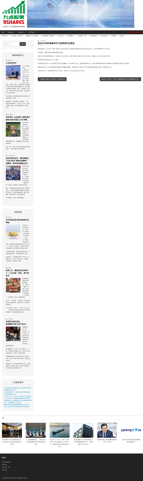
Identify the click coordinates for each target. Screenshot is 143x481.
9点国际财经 (70, 35)
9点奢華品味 (93, 35)
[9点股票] (13, 12)
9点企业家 (60, 35)
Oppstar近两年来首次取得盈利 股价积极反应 (16, 406)
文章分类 (10, 32)
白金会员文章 (103, 35)
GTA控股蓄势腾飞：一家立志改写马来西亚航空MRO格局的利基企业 (36, 442)
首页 (2, 32)
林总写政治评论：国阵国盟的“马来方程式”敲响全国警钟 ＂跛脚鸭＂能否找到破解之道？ (17, 160)
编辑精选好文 (10, 60)
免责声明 (4, 465)
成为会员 (139, 32)
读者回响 (113, 35)
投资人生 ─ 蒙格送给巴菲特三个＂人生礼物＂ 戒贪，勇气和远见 (17, 273)
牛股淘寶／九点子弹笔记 (31, 35)
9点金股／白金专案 (17, 35)
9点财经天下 (4, 35)
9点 (40, 40)
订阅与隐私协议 (6, 462)
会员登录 (130, 32)
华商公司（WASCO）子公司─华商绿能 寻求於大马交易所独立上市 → (120, 79)
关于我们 (31, 32)
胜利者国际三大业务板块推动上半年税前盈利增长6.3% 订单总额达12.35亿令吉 (83, 442)
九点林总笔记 (11, 63)
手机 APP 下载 (6, 467)
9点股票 (14, 478)
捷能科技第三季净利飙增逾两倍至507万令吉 (17, 404)
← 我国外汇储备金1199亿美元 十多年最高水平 (52, 79)
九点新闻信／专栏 (82, 35)
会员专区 (21, 32)
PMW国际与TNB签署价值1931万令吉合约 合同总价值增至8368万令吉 (12, 442)
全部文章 (122, 35)
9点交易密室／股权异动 (48, 35)
